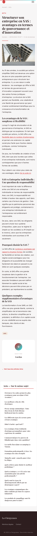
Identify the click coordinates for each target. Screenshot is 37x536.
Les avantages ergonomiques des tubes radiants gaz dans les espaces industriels (17, 491)
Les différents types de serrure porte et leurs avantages (18, 419)
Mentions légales (7, 524)
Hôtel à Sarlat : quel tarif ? (14, 424)
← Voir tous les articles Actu (12, 369)
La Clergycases (9, 518)
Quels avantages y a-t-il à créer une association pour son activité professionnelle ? (17, 473)
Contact (18, 524)
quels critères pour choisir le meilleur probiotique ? (18, 466)
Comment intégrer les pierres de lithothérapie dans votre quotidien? (17, 439)
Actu (10, 7)
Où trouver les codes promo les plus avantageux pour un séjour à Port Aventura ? (18, 395)
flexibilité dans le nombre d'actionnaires (18, 137)
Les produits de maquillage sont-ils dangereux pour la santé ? (17, 499)
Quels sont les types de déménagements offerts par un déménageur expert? (16, 482)
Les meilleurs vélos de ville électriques (14, 403)
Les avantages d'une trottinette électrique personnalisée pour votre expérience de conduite (17, 431)
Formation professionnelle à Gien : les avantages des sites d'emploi (18, 452)
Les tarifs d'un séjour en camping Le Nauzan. (18, 446)
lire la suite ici (25, 173)
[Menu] (33, 1)
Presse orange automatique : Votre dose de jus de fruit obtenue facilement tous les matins (17, 411)
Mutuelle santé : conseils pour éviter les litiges (18, 459)
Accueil (4, 7)
